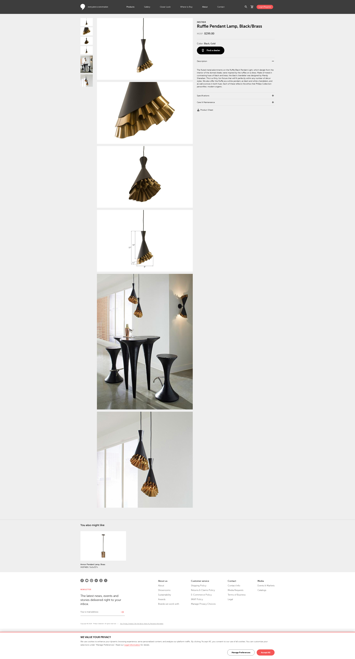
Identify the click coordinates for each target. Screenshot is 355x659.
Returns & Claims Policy (203, 590)
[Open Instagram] (101, 580)
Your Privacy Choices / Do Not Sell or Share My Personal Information (141, 623)
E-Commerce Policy (201, 595)
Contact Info (234, 585)
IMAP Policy (197, 599)
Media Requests (235, 590)
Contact (221, 7)
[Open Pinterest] (91, 580)
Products (130, 7)
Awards (161, 599)
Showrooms (164, 590)
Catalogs (262, 590)
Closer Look (165, 7)
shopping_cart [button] (252, 7)
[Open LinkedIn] (96, 580)
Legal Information (132, 645)
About (205, 7)
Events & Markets (266, 585)
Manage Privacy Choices (203, 604)
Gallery (147, 7)
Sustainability (164, 595)
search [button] (246, 7)
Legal (230, 599)
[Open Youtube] (86, 580)
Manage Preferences (241, 652)
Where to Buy (186, 7)
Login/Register (264, 7)
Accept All (265, 652)
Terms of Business (237, 595)
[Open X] (105, 580)
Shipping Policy (198, 585)
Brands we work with (168, 604)
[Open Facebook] (82, 580)
